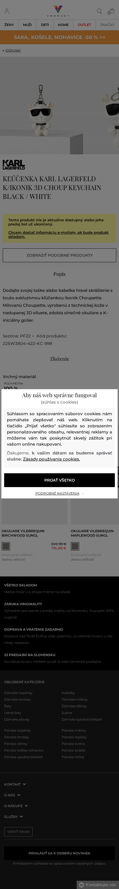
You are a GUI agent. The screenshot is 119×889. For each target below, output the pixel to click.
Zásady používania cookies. (51, 459)
